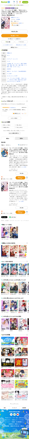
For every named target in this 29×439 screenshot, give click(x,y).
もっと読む (24, 167)
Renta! (2, 220)
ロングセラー (15, 71)
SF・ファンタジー (16, 63)
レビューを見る (14, 118)
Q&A (17, 417)
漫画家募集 (7, 426)
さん (13, 107)
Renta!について (8, 417)
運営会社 (22, 426)
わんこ (19, 66)
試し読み (21, 173)
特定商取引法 (11, 424)
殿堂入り (9, 71)
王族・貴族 (9, 65)
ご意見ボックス (14, 419)
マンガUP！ (9, 73)
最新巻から (8, 145)
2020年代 (9, 69)
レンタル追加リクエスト (8, 44)
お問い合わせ (21, 417)
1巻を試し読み (14, 31)
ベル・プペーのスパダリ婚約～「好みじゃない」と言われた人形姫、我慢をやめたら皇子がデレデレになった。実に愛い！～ (16, 79)
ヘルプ (13, 417)
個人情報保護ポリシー (20, 421)
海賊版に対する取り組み (14, 426)
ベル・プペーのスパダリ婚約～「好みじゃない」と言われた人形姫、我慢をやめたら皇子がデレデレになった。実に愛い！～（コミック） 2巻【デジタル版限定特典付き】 (18, 185)
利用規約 (13, 421)
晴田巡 (2, 330)
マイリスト (22, 41)
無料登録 (26, 2)
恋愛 (22, 63)
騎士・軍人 (15, 65)
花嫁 (19, 65)
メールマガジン (21, 419)
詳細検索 (24, 407)
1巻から (3, 145)
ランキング (14, 407)
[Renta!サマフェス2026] (8, 2)
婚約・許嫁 (9, 66)
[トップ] (4, 2)
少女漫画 (18, 19)
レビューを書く (16, 25)
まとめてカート (23, 145)
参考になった (17, 113)
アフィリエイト (7, 421)
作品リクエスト (7, 419)
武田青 (11, 330)
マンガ (8, 61)
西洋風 (25, 63)
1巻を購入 (15, 35)
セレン (17, 17)
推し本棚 (8, 41)
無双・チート (24, 65)
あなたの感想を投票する (14, 133)
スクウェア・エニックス (12, 59)
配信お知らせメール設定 (21, 44)
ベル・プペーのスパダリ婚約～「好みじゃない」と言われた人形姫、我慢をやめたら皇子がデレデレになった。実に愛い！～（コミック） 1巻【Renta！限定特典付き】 (18, 151)
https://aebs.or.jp (9, 437)
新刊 (5, 407)
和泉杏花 (20, 330)
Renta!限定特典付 (22, 71)
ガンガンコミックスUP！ (12, 76)
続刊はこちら (14, 47)
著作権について (17, 424)
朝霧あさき (13, 17)
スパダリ (15, 66)
